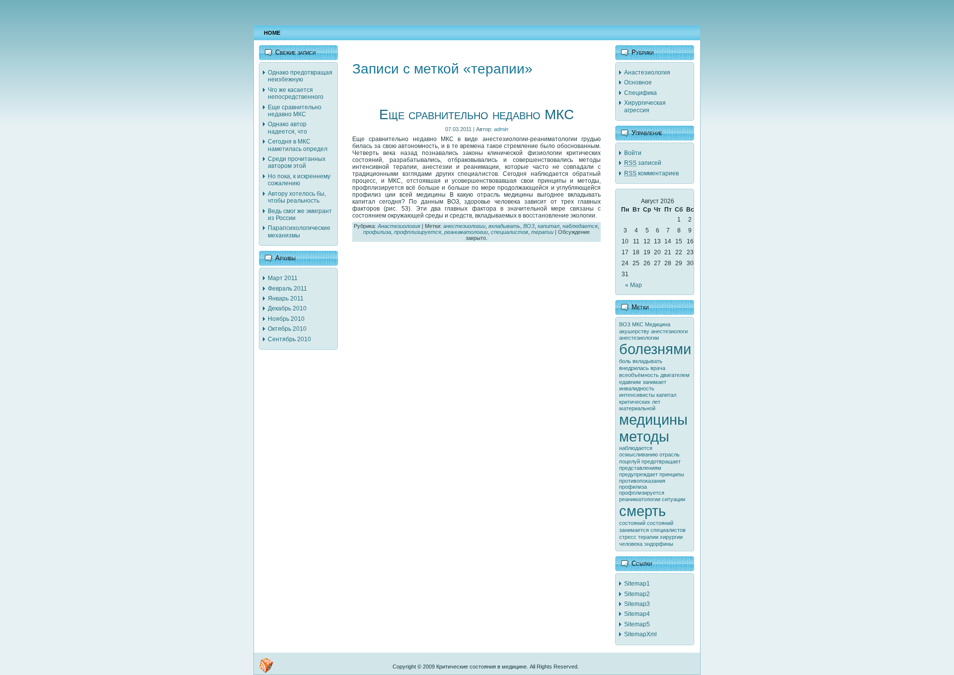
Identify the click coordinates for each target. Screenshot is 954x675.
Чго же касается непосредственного (295, 93)
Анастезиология (399, 226)
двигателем (675, 375)
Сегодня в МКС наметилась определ (297, 145)
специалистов (509, 232)
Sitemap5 (637, 624)
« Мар (633, 285)
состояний (632, 523)
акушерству (634, 331)
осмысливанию (638, 454)
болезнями (655, 349)
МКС (637, 324)
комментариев (651, 173)
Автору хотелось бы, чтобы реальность (297, 197)
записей (642, 162)
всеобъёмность (639, 375)
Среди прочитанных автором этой (296, 162)
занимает (654, 382)
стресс (627, 537)
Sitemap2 (637, 594)
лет (656, 402)
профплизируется (417, 232)
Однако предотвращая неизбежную (300, 76)
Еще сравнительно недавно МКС (294, 111)
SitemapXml (640, 634)
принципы (671, 474)
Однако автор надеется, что (287, 128)
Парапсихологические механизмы (299, 231)
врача (657, 368)
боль (625, 361)
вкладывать (504, 226)
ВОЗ (529, 226)
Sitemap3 (637, 603)
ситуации (673, 499)
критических (634, 402)
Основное (638, 82)
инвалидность (636, 388)
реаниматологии (466, 232)
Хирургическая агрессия (645, 106)
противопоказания (642, 481)
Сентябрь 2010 (289, 339)
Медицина (657, 324)
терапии (542, 232)
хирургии (671, 537)
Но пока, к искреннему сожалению (299, 180)
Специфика (640, 92)
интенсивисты (637, 395)
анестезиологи (669, 331)
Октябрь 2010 (287, 328)
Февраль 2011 (287, 288)
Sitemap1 (637, 583)
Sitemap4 (637, 613)
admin (501, 129)
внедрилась (634, 368)
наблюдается (580, 226)
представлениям (640, 468)
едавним (630, 382)
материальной (637, 408)
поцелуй (629, 461)
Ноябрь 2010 (286, 318)
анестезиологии (464, 226)
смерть (642, 511)
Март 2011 (283, 278)
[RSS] (266, 666)
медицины (653, 419)
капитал (548, 226)
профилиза (377, 232)
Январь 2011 (286, 298)
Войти (632, 153)
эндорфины (658, 544)
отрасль (669, 454)
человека (630, 544)
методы (644, 436)
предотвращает (661, 461)
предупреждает (638, 474)
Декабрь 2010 (287, 308)
